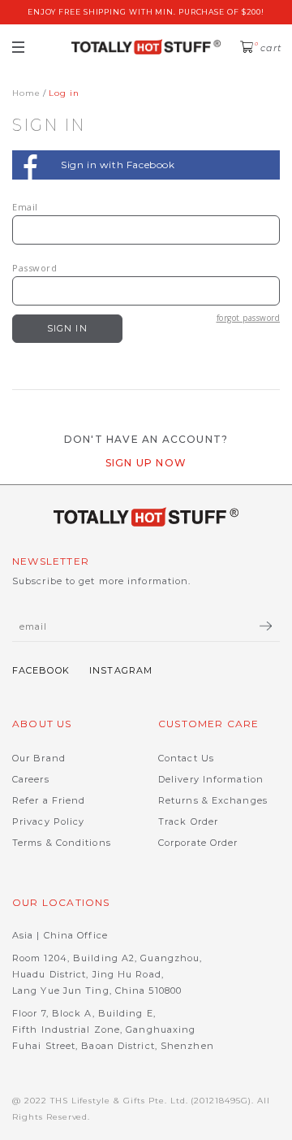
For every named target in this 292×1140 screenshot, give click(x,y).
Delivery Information (211, 779)
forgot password (249, 317)
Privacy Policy (48, 821)
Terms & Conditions (61, 842)
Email (25, 207)
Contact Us (186, 758)
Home (26, 93)
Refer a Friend (48, 800)
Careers (30, 779)
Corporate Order (198, 842)
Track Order (188, 821)
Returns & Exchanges (213, 800)
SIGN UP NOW (146, 463)
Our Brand (39, 758)
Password (34, 268)
